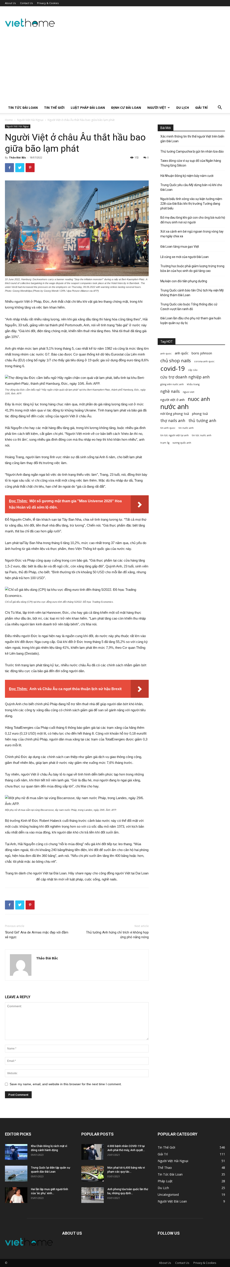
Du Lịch (182, 107)
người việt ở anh (172, 399)
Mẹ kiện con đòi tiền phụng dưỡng (183, 281)
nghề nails (170, 391)
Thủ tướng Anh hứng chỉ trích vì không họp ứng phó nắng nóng (117, 934)
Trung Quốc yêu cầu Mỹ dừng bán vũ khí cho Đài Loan (191, 187)
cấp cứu (192, 369)
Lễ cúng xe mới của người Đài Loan (184, 257)
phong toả (200, 413)
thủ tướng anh (202, 420)
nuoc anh (199, 399)
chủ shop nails (175, 360)
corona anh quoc (204, 361)
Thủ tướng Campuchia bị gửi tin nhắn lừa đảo (192, 151)
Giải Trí (201, 107)
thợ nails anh (172, 420)
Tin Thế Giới (54, 107)
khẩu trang (193, 384)
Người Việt (156, 107)
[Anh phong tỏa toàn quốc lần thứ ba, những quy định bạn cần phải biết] (92, 1195)
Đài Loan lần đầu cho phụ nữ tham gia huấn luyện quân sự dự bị (190, 320)
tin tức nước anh (201, 435)
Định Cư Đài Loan (126, 107)
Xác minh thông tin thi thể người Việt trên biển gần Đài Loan (192, 139)
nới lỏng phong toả (174, 413)
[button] (219, 108)
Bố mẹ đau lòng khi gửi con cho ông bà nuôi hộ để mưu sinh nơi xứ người (192, 220)
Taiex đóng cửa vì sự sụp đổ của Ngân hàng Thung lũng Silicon (190, 163)
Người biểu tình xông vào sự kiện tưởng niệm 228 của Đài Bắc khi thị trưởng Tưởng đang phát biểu (191, 203)
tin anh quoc (167, 427)
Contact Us (26, 3)
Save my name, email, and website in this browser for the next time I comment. (66, 1084)
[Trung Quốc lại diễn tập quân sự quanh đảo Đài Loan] (16, 1173)
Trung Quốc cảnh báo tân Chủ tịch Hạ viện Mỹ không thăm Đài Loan (192, 293)
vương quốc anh (181, 442)
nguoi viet (188, 391)
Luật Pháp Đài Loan (88, 107)
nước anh (174, 406)
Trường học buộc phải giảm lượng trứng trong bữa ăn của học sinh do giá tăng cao (192, 268)
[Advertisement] (115, 68)
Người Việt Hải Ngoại (30, 120)
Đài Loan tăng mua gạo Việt (179, 246)
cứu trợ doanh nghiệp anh (185, 377)
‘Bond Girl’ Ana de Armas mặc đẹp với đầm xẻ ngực (36, 934)
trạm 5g (164, 442)
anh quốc (181, 353)
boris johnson (202, 353)
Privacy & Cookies (48, 3)
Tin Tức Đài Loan (23, 107)
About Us (10, 3)
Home (9, 120)
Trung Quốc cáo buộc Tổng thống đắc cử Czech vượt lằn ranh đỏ (188, 306)
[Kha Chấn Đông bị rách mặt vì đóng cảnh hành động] (16, 1152)
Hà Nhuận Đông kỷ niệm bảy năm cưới (186, 176)
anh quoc (166, 353)
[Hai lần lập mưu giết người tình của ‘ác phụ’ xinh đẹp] (16, 1195)
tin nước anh (186, 427)
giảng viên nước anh (172, 384)
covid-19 (172, 368)
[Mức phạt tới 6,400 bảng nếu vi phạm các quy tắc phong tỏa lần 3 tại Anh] (92, 1173)
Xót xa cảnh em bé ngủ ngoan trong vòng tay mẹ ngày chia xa (191, 234)
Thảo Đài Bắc (17, 157)
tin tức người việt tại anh (174, 435)
